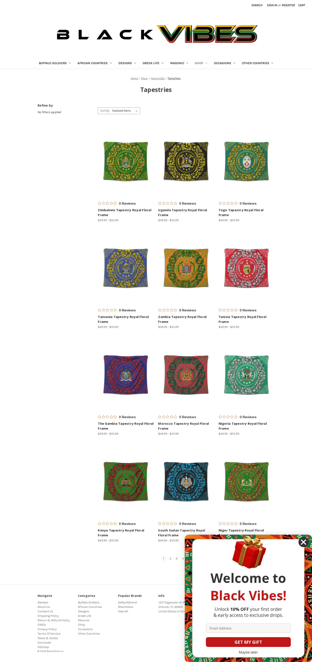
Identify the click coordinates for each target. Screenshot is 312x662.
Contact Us (45, 611)
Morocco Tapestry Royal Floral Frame (183, 425)
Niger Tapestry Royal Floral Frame (241, 532)
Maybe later (248, 652)
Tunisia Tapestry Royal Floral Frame (242, 319)
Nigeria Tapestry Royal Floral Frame (243, 425)
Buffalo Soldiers (53, 63)
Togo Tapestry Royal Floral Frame (241, 212)
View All (123, 611)
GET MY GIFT (248, 642)
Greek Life (151, 63)
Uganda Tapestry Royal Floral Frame (182, 212)
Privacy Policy (47, 629)
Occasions (222, 63)
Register (288, 5)
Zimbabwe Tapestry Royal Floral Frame (124, 212)
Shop (199, 63)
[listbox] (126, 111)
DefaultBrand (127, 602)
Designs (125, 63)
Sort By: (105, 110)
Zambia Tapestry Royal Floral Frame (182, 319)
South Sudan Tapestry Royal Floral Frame (181, 532)
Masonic (177, 63)
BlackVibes (125, 607)
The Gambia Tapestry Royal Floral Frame (125, 425)
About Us (44, 607)
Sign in (272, 5)
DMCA (42, 625)
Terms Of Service (49, 633)
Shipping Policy (48, 616)
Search (257, 5)
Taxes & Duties (48, 638)
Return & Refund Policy (54, 620)
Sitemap (43, 647)
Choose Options (125, 161)
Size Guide (44, 642)
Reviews (43, 602)
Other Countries (255, 63)
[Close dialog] (303, 542)
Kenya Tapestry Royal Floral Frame (121, 532)
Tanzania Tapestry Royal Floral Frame (123, 319)
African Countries (92, 63)
